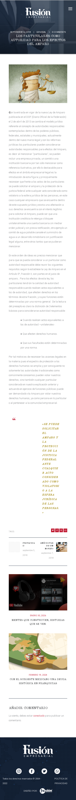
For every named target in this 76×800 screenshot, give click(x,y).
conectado (38, 715)
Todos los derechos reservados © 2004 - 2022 (22, 781)
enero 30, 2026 (38, 616)
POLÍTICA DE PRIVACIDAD (61, 781)
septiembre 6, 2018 (20, 32)
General (41, 32)
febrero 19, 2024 (38, 675)
